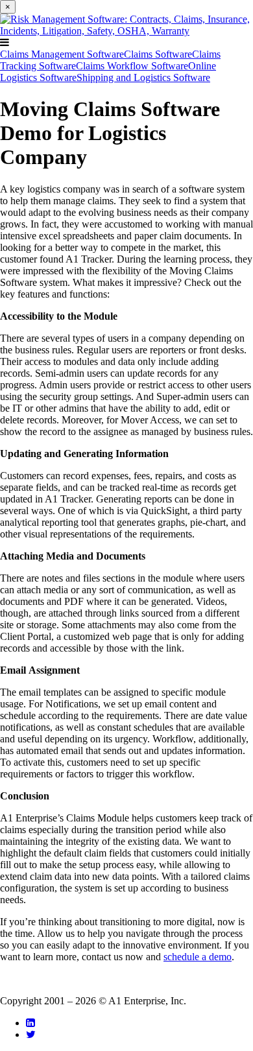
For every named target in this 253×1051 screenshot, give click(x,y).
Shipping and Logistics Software (143, 77)
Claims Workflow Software (132, 65)
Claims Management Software (62, 54)
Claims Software (158, 54)
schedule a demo (197, 956)
